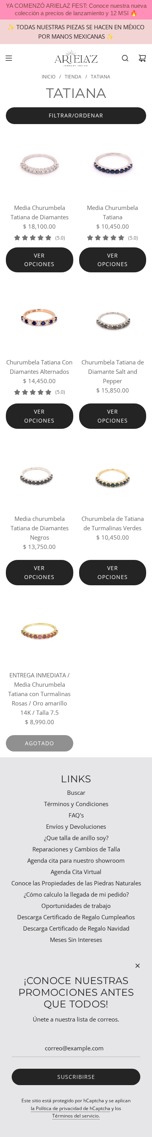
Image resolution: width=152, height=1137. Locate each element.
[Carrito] (142, 58)
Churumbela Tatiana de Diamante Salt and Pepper (112, 371)
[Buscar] (125, 58)
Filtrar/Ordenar (76, 115)
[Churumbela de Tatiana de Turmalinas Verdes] (113, 474)
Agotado (39, 743)
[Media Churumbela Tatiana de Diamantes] (39, 163)
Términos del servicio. (76, 1115)
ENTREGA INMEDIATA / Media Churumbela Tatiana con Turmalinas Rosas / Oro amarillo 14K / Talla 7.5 (39, 693)
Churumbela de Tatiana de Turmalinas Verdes (112, 523)
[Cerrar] (137, 965)
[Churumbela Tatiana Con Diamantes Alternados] (39, 318)
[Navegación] (8, 58)
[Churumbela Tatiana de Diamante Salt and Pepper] (113, 318)
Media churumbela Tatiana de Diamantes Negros (40, 528)
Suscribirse (76, 1076)
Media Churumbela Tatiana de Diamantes (40, 212)
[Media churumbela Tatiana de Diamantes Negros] (39, 474)
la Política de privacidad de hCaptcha (70, 1108)
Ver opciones (39, 260)
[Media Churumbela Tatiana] (113, 163)
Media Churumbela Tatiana (112, 212)
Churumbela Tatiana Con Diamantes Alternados (39, 366)
